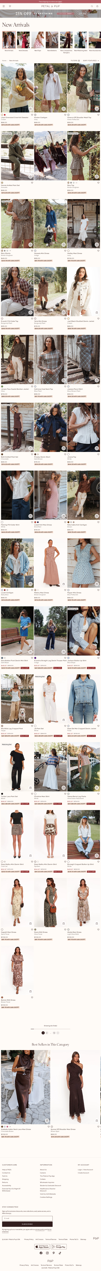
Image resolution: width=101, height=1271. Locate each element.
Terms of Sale (63, 1239)
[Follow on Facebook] (41, 1253)
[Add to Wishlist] (32, 115)
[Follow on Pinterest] (53, 1253)
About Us (43, 1170)
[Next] (57, 1032)
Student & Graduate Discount (50, 1185)
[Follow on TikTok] (60, 1253)
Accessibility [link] (6, 1185)
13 (54, 1033)
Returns (5, 1182)
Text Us (4, 1176)
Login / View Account (85, 1170)
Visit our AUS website (48, 1194)
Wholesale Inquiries (47, 1182)
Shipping (5, 1179)
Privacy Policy (28, 1239)
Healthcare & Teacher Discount (47, 1190)
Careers (43, 1173)
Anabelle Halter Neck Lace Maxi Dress (16, 1133)
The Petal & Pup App (47, 1176)
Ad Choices (39, 1239)
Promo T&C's (74, 1239)
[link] (50, 14)
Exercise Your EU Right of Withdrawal (11, 1190)
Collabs (43, 1179)
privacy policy (40, 1229)
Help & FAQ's (6, 1170)
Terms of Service (50, 1239)
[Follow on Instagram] (47, 1253)
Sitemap (83, 1239)
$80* (60, 2)
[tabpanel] (50, 1099)
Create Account (83, 1173)
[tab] (50, 1044)
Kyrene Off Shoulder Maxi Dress (63, 1133)
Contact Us (6, 1173)
